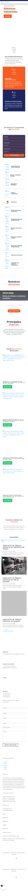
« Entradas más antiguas (8, 631)
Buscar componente (14, 155)
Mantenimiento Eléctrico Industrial (14, 305)
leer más (6, 629)
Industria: (6, 136)
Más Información (14, 311)
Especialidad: (7, 142)
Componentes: (7, 148)
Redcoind (6, 551)
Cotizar (8, 386)
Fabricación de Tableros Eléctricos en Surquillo (12, 620)
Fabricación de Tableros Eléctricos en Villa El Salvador (12, 580)
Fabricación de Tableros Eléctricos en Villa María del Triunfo (13, 547)
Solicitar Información (10, 745)
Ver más (7, 16)
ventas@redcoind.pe (7, 679)
